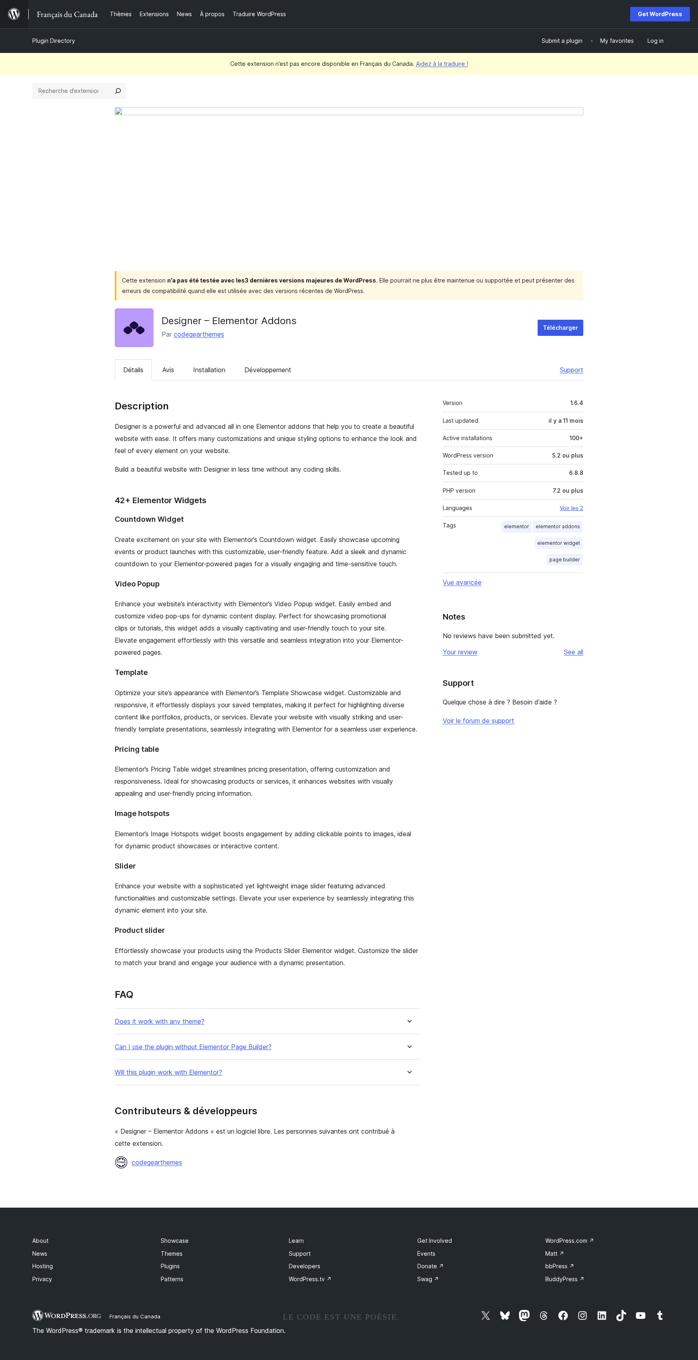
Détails (133, 370)
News (39, 1253)
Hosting (42, 1266)
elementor (516, 526)
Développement (267, 370)
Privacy (42, 1279)
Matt (554, 1253)
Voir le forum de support (478, 721)
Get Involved (434, 1240)
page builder (564, 560)
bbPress (559, 1266)
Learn (296, 1240)
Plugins (170, 1266)
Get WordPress (660, 14)
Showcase (175, 1240)
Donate (430, 1266)
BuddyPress (564, 1279)
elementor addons (558, 526)
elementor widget (558, 543)
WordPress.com (569, 1240)
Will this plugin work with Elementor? (168, 1072)
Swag (428, 1279)
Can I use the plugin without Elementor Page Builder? (193, 1047)
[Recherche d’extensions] (118, 91)
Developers (304, 1266)
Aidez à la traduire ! (442, 63)
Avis (168, 370)
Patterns (172, 1279)
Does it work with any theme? (159, 1021)
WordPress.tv (310, 1279)
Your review (460, 652)
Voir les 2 (571, 508)
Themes (172, 1253)
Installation (209, 370)
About (40, 1240)
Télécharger (560, 327)
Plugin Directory (53, 40)
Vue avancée (462, 582)
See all (573, 652)
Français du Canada (134, 1316)
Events (426, 1253)
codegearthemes (199, 334)
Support (571, 370)
